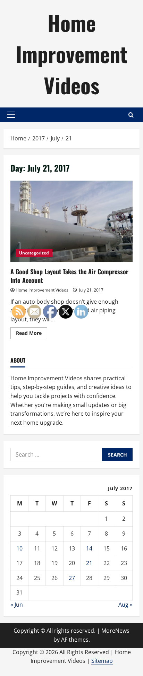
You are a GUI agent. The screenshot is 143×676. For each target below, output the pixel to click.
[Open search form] (131, 115)
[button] (10, 114)
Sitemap (102, 661)
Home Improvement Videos (71, 53)
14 (89, 548)
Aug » (125, 604)
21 (89, 563)
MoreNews (115, 630)
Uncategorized (34, 253)
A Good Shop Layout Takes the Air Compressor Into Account (71, 221)
